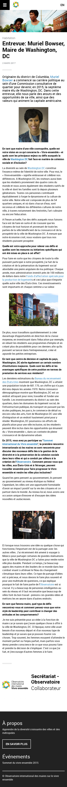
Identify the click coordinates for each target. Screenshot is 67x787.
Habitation (8, 38)
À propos (12, 723)
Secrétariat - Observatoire (45, 679)
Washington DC (19, 159)
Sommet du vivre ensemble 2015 (20, 762)
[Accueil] (17, 5)
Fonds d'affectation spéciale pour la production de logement (33, 277)
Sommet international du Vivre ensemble (27, 442)
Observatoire (24, 461)
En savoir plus (18, 745)
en (62, 5)
